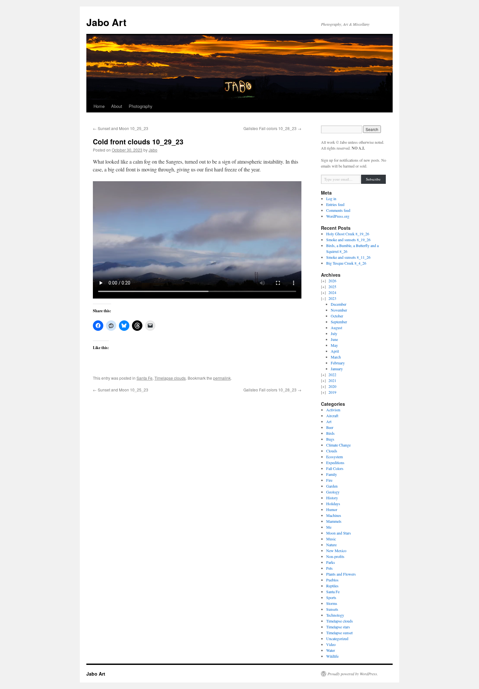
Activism (333, 409)
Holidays (333, 503)
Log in (331, 198)
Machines (333, 515)
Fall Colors (334, 468)
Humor (331, 509)
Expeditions (335, 462)
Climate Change (338, 444)
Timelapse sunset (339, 632)
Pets (329, 568)
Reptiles (332, 585)
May (334, 345)
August (336, 327)
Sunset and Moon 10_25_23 (120, 128)
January (337, 368)
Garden (332, 486)
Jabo (153, 150)
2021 (332, 380)
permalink (222, 378)
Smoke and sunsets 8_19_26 (348, 239)
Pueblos (332, 579)
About (116, 106)
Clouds (331, 450)
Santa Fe (144, 378)
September (339, 321)
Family (331, 474)
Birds (330, 433)
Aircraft (332, 415)
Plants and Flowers (341, 574)
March (336, 356)
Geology (333, 491)
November (339, 310)
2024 (332, 292)
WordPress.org (337, 216)
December (338, 304)
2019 (332, 392)
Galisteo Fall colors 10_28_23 (272, 128)
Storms (331, 603)
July (334, 333)
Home (99, 106)
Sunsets (332, 609)
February (338, 362)
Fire (329, 480)
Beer (329, 427)
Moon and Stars (338, 532)
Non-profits (335, 556)
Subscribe (373, 179)
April (335, 351)
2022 (332, 374)
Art (328, 421)
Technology (335, 615)
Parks (330, 562)
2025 (332, 286)
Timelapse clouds (170, 378)
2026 (332, 280)
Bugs (330, 439)
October (337, 315)
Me (328, 527)
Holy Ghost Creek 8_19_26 (347, 233)
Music (331, 538)
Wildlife (332, 656)
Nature (331, 544)
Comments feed (338, 210)
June (334, 339)
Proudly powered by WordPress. (352, 673)
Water (330, 650)
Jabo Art (106, 22)
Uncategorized (337, 638)
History (332, 497)
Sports (331, 597)
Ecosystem (334, 456)
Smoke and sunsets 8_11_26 (348, 257)
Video (331, 644)
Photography (140, 106)
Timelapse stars (338, 626)
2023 (332, 298)
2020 (332, 386)
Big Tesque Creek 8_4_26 (346, 263)
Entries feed (335, 204)
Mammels (333, 521)
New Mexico (336, 550)
